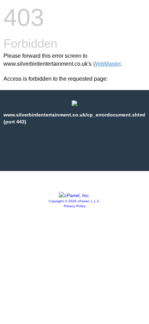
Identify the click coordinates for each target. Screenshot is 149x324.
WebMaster (107, 64)
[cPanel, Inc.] (74, 195)
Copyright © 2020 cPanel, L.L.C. (74, 201)
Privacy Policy (75, 206)
